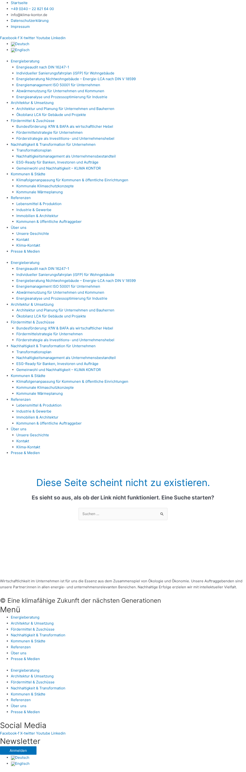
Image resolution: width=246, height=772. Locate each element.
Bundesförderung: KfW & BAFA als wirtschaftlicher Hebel (64, 126)
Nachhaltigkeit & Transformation (38, 635)
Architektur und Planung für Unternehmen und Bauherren (65, 108)
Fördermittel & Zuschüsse (33, 120)
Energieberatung (25, 61)
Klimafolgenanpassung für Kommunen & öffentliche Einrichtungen (72, 180)
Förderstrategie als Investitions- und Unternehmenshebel (65, 138)
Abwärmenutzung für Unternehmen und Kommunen (60, 91)
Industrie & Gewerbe (33, 209)
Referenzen (21, 197)
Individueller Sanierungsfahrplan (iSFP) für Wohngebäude (65, 73)
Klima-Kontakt (28, 245)
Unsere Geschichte (32, 233)
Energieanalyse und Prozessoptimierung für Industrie (61, 97)
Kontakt (22, 239)
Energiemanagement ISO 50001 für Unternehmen (58, 85)
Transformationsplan (33, 150)
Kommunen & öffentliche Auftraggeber (49, 221)
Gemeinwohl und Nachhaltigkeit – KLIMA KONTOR (58, 168)
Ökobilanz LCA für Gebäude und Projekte (51, 114)
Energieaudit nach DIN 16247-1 (42, 67)
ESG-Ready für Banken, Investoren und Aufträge (57, 162)
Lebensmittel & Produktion (39, 203)
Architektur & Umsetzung (32, 102)
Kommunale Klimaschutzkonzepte (45, 186)
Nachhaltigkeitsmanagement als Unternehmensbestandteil (66, 156)
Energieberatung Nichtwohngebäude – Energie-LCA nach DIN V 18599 (76, 79)
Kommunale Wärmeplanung (39, 192)
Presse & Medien (25, 251)
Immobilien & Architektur (37, 215)
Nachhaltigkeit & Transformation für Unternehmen (53, 144)
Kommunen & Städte (28, 174)
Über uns (18, 227)
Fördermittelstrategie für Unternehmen (49, 132)
